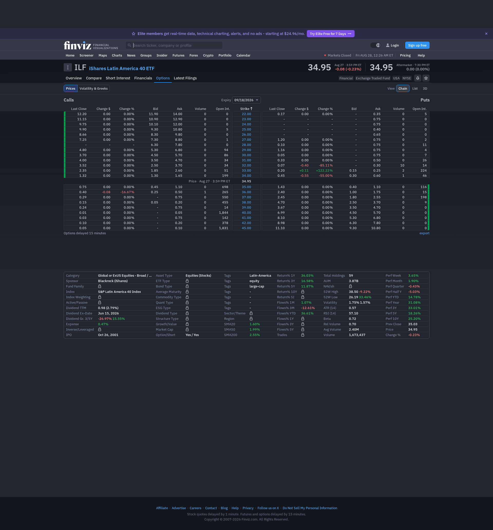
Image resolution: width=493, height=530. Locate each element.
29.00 (246, 150)
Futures (178, 55)
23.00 (246, 119)
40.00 (246, 212)
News (131, 55)
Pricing (405, 55)
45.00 (246, 228)
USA (396, 78)
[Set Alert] (417, 78)
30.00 (246, 155)
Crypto (208, 55)
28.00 (246, 145)
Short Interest (118, 78)
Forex (193, 55)
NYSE (407, 78)
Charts (117, 55)
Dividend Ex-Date (79, 313)
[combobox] (174, 45)
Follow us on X (268, 508)
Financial (346, 78)
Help (421, 55)
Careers (195, 508)
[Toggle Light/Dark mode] (375, 45)
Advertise (179, 508)
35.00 (246, 187)
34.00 (246, 175)
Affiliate (162, 508)
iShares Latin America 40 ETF (122, 68)
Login (395, 45)
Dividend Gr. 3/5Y (79, 319)
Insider (162, 55)
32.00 (246, 165)
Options (163, 78)
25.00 (246, 129)
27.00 (246, 139)
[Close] (486, 33)
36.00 (246, 192)
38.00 (246, 202)
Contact (211, 508)
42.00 (246, 223)
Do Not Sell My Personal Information (310, 508)
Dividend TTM (76, 308)
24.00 (246, 124)
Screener (86, 55)
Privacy (248, 508)
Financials (143, 78)
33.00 (246, 170)
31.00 (246, 160)
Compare (94, 78)
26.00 (246, 134)
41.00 (246, 218)
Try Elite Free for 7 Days (328, 34)
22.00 (246, 114)
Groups (145, 55)
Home (70, 55)
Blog (224, 508)
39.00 (246, 207)
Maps (103, 55)
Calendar (243, 55)
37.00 (246, 197)
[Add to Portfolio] (426, 78)
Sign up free (417, 45)
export (425, 233)
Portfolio (225, 55)
